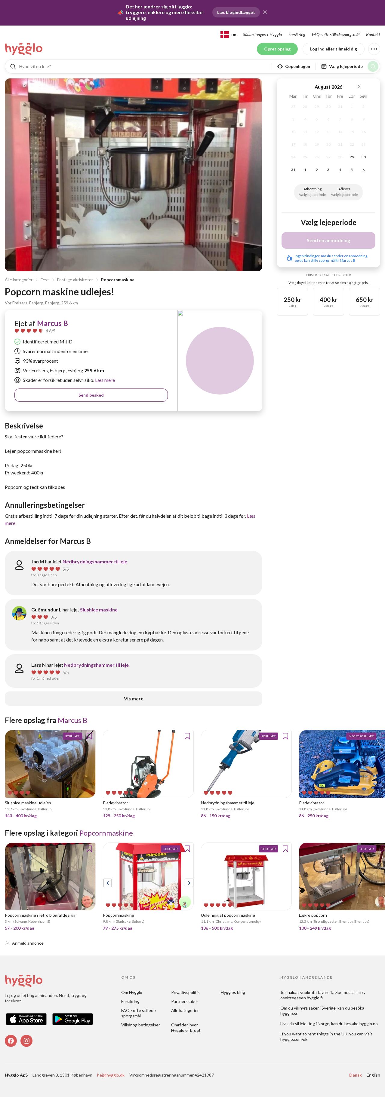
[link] (24, 49)
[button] (265, 12)
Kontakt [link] (373, 34)
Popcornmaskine (117, 279)
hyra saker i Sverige (318, 1007)
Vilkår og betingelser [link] (140, 1024)
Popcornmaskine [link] (106, 832)
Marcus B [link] (52, 323)
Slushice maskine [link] (99, 609)
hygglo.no (368, 1023)
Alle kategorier (18, 279)
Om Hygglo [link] (131, 992)
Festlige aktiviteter (75, 279)
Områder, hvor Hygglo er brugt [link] (186, 1027)
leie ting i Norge (314, 1023)
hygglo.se (289, 1013)
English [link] (373, 1074)
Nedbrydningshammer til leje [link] (95, 561)
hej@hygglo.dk (111, 1074)
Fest (45, 279)
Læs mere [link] (104, 380)
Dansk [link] (355, 1074)
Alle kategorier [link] (185, 1010)
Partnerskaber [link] (184, 1001)
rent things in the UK (327, 1033)
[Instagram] (26, 1041)
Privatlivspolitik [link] (185, 992)
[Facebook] (11, 1041)
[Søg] (373, 66)
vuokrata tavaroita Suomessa (327, 992)
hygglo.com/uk (293, 1039)
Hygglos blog (233, 992)
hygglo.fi (315, 997)
